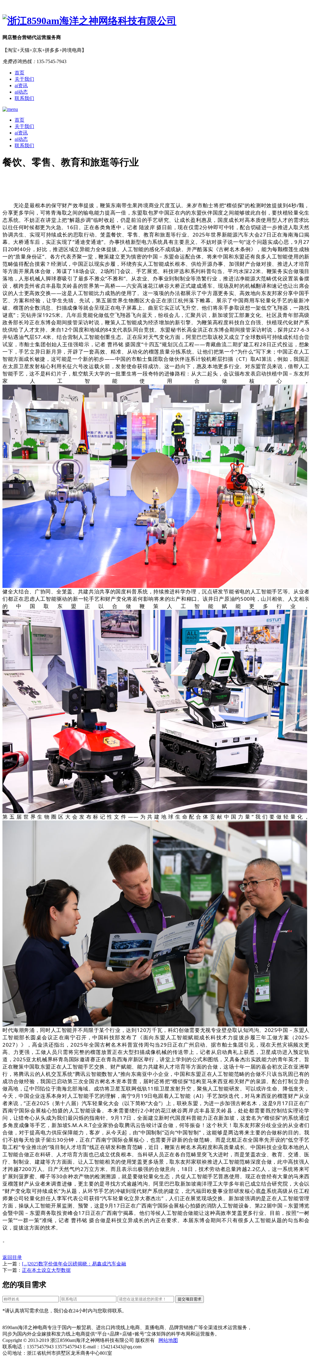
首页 (19, 72)
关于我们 (24, 79)
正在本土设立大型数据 (46, 1270)
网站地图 (168, 1340)
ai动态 (21, 91)
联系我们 (24, 98)
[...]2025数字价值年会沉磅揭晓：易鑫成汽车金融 (74, 1263)
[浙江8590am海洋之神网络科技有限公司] (156, 21)
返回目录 (12, 1257)
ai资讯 (21, 85)
